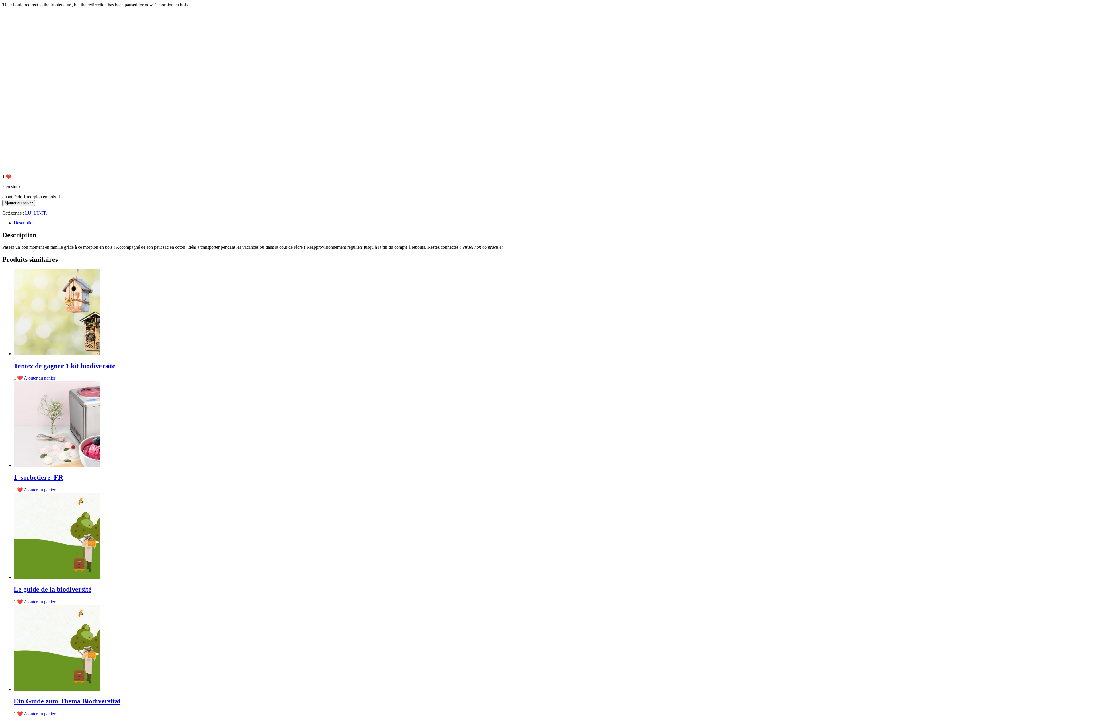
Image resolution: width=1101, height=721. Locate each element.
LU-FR (40, 213)
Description (24, 222)
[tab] (556, 223)
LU (28, 213)
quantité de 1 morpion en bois (29, 196)
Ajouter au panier (19, 203)
